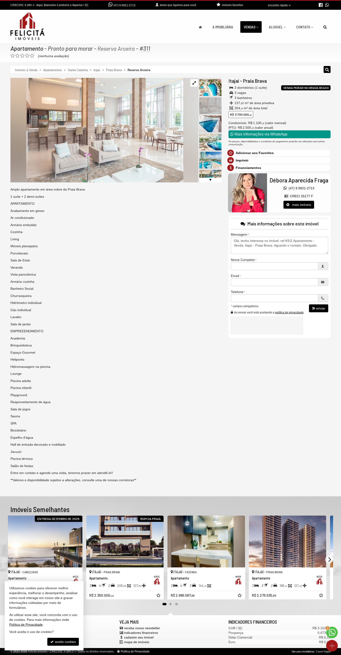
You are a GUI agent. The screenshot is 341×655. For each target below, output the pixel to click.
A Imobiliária (222, 27)
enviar (320, 308)
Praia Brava (255, 81)
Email (235, 276)
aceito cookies (65, 642)
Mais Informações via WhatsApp (260, 134)
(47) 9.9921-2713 (124, 5)
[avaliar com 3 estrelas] (22, 55)
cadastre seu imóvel (139, 637)
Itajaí (233, 81)
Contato (303, 27)
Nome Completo (243, 260)
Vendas (249, 27)
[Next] (329, 559)
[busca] (325, 27)
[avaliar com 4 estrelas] (27, 55)
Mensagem (239, 234)
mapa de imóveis (136, 642)
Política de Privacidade (135, 651)
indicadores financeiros (141, 633)
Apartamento (26, 48)
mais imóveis (300, 205)
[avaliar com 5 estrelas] (32, 55)
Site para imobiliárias (303, 651)
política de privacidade (289, 312)
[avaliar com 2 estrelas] (17, 55)
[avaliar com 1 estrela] (12, 55)
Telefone (237, 292)
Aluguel (276, 27)
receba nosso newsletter (142, 628)
